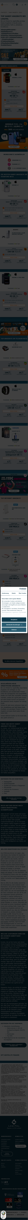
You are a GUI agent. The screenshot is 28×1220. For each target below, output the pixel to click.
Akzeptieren (14, 619)
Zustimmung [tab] (5, 593)
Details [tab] (14, 593)
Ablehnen (14, 629)
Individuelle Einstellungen (13, 624)
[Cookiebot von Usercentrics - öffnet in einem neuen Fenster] (19, 589)
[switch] (3, 1218)
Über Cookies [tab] (22, 593)
